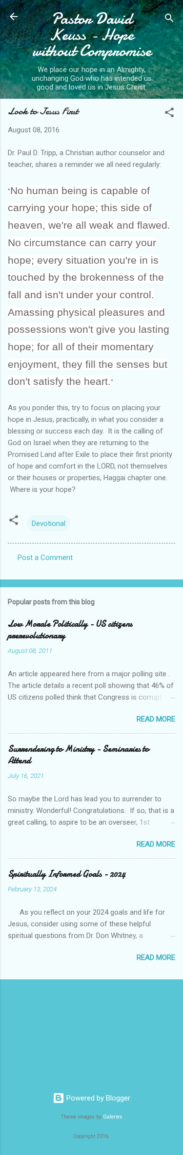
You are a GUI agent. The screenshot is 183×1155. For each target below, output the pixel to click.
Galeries (112, 1117)
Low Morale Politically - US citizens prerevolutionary (70, 630)
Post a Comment (45, 557)
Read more (156, 719)
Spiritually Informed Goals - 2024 (66, 874)
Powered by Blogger (97, 1098)
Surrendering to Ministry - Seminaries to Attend (78, 755)
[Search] (169, 20)
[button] (169, 114)
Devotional (48, 523)
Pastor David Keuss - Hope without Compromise (91, 35)
